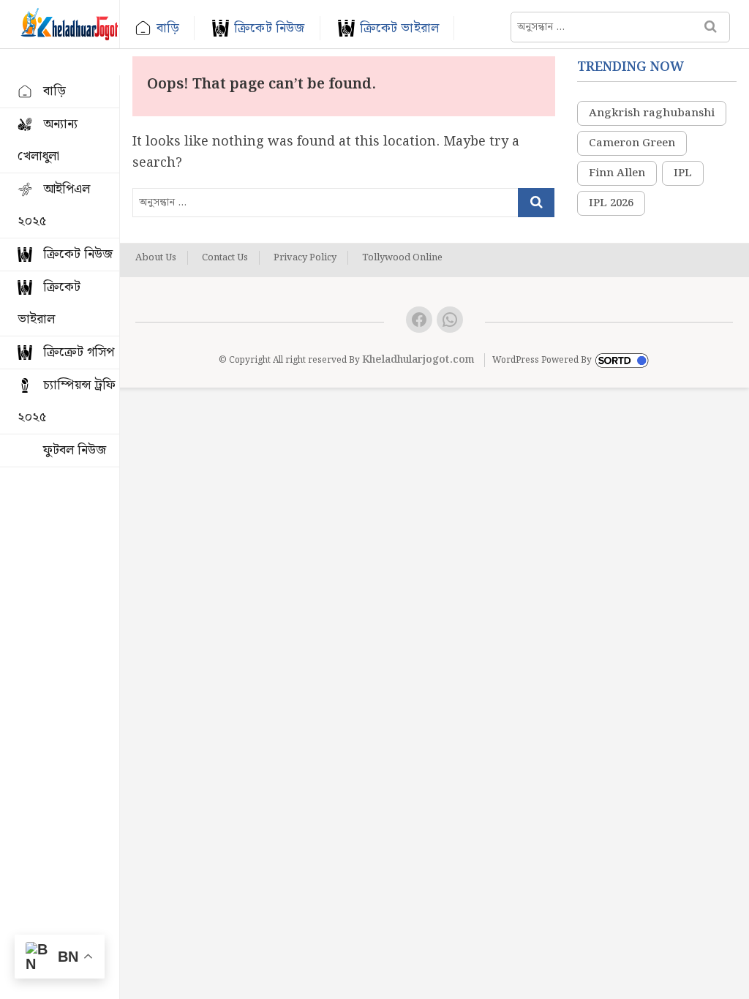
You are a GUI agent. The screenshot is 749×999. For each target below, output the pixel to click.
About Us (155, 258)
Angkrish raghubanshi (652, 113)
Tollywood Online (402, 258)
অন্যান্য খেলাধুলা (48, 140)
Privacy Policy (305, 258)
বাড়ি (168, 28)
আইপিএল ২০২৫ (54, 205)
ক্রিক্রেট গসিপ (78, 352)
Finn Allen (617, 173)
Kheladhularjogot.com (418, 360)
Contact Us (225, 258)
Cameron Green (632, 143)
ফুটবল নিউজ (74, 450)
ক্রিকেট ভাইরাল (400, 28)
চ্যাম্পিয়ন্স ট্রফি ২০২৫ (67, 401)
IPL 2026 (611, 203)
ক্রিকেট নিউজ (269, 28)
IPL (683, 173)
